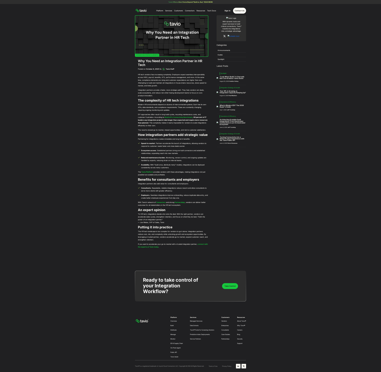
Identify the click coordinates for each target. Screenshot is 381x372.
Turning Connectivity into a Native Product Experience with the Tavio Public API (232, 138)
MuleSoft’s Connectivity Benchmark (178, 117)
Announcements (224, 50)
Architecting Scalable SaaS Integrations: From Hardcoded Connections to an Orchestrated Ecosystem (232, 122)
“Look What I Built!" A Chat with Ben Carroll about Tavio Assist (232, 77)
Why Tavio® (241, 325)
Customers (178, 11)
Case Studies (225, 334)
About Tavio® (241, 321)
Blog (238, 334)
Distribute (173, 330)
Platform (159, 11)
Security (239, 339)
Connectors (189, 11)
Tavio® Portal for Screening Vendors (202, 330)
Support (239, 343)
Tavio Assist (174, 357)
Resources (200, 11)
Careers (239, 330)
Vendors (224, 321)
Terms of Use (213, 366)
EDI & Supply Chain (176, 343)
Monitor (172, 339)
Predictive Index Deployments (200, 334)
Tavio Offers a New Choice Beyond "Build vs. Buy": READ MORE (190, 2)
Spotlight (221, 59)
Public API (173, 352)
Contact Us (239, 11)
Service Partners (195, 339)
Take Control (230, 286)
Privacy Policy (226, 366)
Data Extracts (194, 325)
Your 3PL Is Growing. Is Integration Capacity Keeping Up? (233, 92)
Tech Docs (211, 11)
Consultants (225, 330)
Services (168, 11)
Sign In (227, 11)
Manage (173, 334)
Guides (220, 55)
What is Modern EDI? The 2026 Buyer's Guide (232, 106)
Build (172, 325)
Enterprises (225, 325)
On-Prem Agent (175, 348)
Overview (173, 321)
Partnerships (225, 339)
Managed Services (196, 321)
